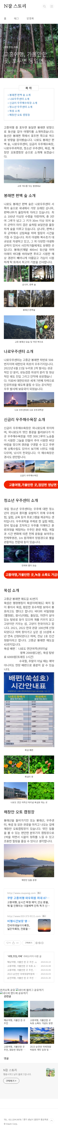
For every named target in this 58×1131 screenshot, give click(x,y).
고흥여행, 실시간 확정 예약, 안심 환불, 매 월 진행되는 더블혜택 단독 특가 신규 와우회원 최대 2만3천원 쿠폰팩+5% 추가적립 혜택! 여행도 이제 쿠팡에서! (28, 903)
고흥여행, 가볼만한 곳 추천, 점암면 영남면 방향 (21, 971)
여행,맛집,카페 (15, 956)
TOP (51, 1120)
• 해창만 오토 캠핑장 (19, 115)
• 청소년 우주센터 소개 (20, 107)
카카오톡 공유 (7, 990)
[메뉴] (51, 6)
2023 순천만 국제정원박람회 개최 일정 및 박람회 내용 (22, 975)
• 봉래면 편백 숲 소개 (19, 95)
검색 (44, 6)
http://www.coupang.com (21, 893)
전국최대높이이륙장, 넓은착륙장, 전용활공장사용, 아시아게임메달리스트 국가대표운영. (18, 926)
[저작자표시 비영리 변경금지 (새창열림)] (39, 943)
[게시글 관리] (17, 943)
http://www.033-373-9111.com (24, 916)
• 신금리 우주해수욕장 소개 (22, 103)
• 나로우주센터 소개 (18, 99)
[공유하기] (13, 943)
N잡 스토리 (15, 6)
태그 (16, 18)
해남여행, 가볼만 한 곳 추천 (20, 962)
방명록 (30, 18)
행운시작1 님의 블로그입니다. (17, 1074)
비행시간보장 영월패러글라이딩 (18, 921)
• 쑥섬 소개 (14, 111)
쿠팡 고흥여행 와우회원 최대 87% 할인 (28, 898)
